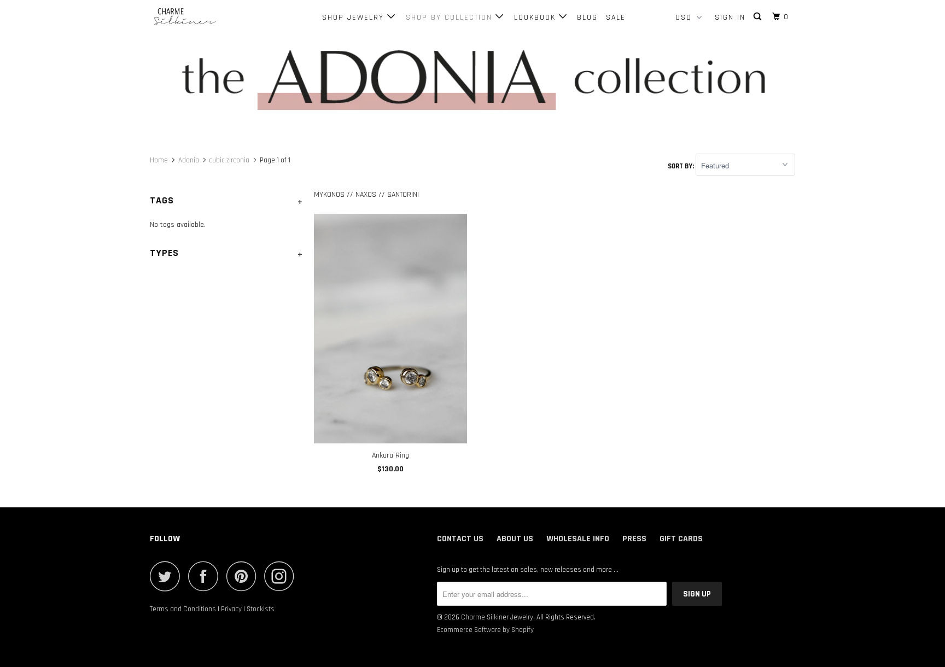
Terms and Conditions (183, 609)
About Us (515, 539)
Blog (587, 17)
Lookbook (536, 17)
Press (634, 539)
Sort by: (682, 166)
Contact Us (460, 539)
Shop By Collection (450, 17)
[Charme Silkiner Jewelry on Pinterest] (244, 576)
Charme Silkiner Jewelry (497, 617)
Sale (616, 17)
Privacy (231, 609)
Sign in (730, 17)
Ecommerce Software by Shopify (485, 629)
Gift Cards (681, 539)
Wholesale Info (577, 539)
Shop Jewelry (354, 17)
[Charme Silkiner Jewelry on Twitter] (168, 576)
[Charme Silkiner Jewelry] (206, 17)
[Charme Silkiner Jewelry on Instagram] (282, 576)
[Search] (758, 17)
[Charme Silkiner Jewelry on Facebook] (206, 576)
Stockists (261, 609)
